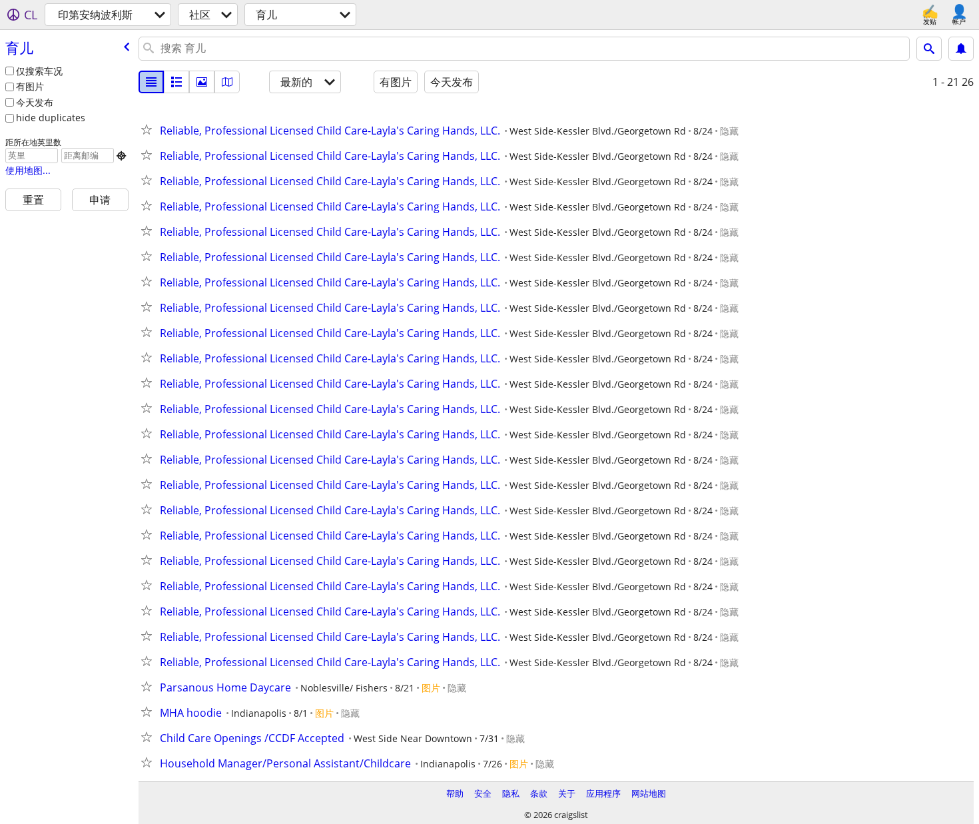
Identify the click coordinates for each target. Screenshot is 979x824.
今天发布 (34, 102)
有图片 (30, 86)
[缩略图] (176, 82)
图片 (431, 687)
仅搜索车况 (39, 71)
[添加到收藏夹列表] (149, 129)
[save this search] (961, 49)
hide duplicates (50, 117)
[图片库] (201, 82)
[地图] (227, 82)
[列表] (151, 82)
